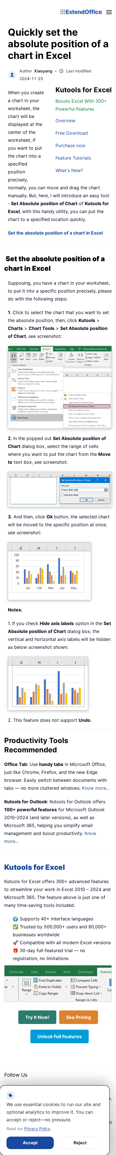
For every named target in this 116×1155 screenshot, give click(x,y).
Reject (80, 1142)
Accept (30, 1142)
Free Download (71, 133)
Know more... (96, 788)
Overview (65, 120)
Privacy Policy (37, 1128)
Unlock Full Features (59, 1036)
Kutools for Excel (34, 867)
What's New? (69, 170)
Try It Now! (37, 1017)
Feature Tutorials (73, 158)
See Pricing (78, 1017)
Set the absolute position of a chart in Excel (55, 233)
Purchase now (70, 145)
